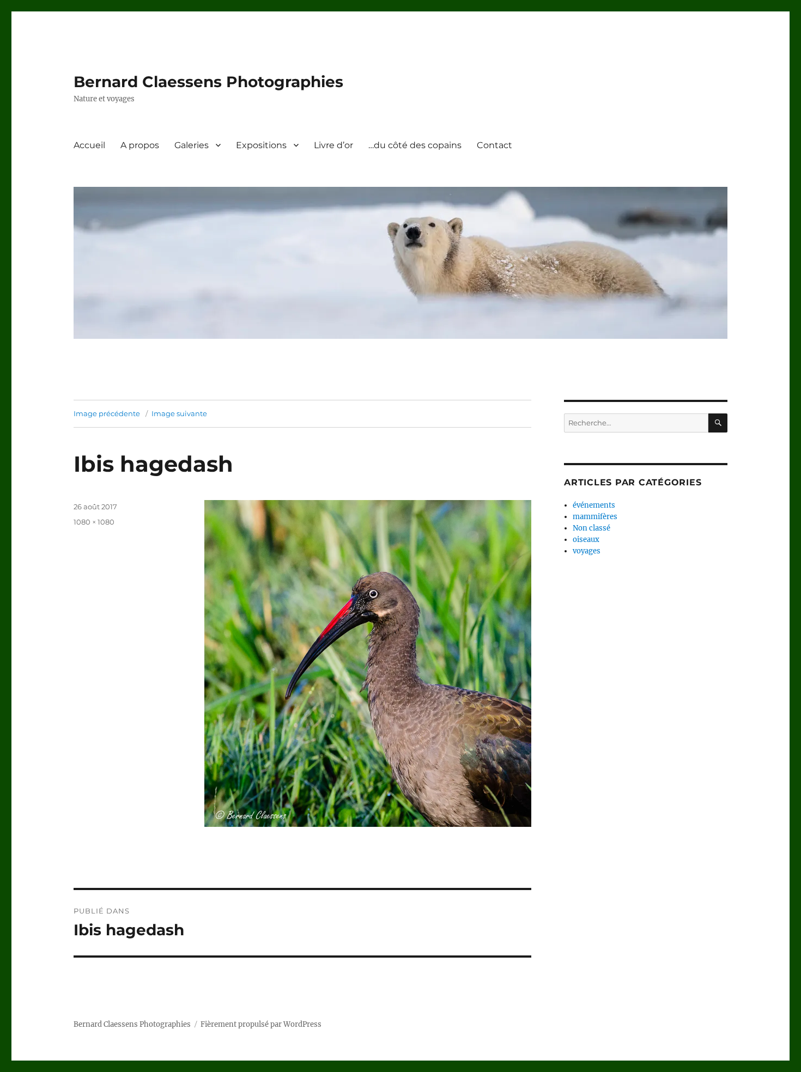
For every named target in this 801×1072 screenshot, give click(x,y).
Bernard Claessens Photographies (208, 81)
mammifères (595, 516)
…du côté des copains (415, 145)
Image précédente (107, 413)
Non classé (591, 528)
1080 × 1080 (94, 521)
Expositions (261, 145)
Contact (494, 145)
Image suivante (179, 413)
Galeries (191, 145)
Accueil (89, 145)
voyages (586, 551)
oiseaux (586, 539)
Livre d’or (333, 145)
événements (594, 505)
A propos (139, 145)
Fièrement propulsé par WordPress (261, 1024)
